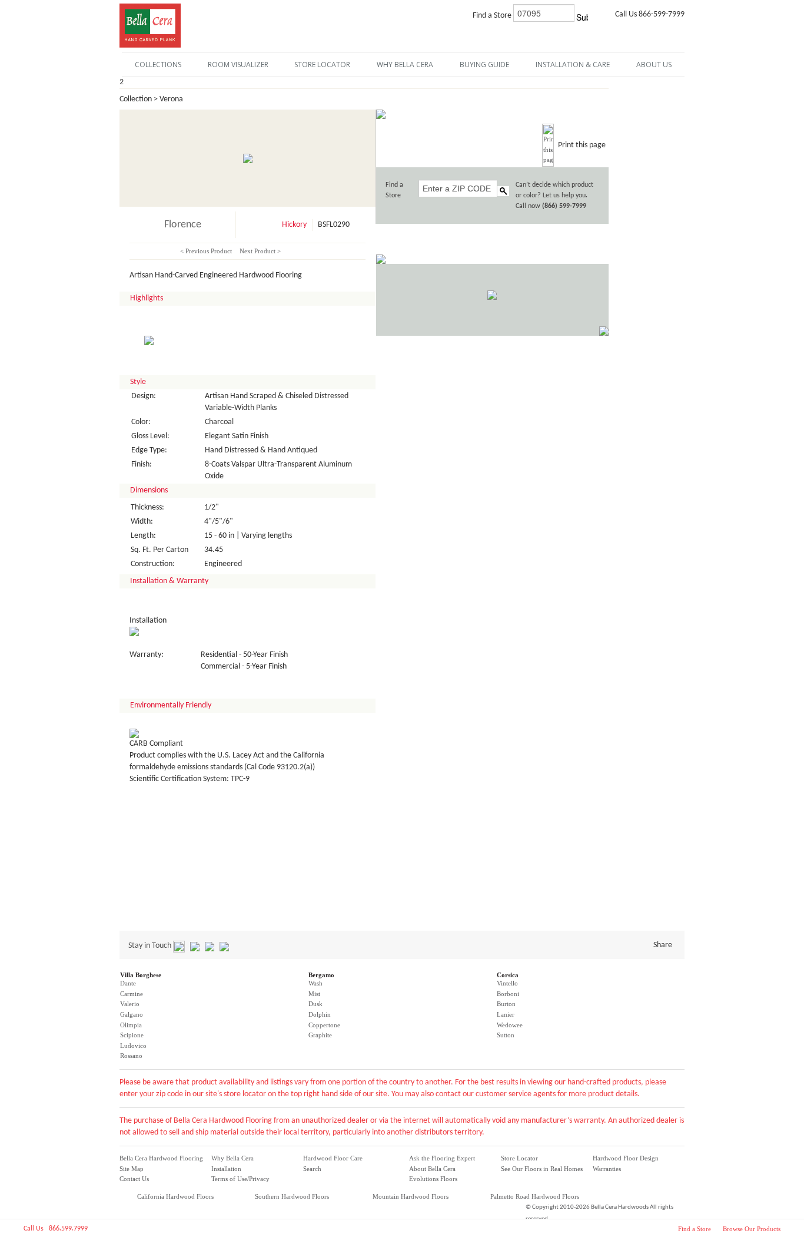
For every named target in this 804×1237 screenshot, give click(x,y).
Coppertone (324, 1024)
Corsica (508, 974)
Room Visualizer (238, 64)
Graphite (320, 1034)
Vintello (507, 983)
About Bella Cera (432, 1168)
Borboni (508, 993)
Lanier (505, 1014)
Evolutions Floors (433, 1178)
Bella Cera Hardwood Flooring (161, 1158)
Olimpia (131, 1024)
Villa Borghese (140, 974)
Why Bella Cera (232, 1158)
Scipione (132, 1034)
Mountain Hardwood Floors (410, 1196)
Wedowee (510, 1024)
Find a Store (694, 1228)
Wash (315, 983)
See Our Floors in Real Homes (542, 1168)
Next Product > (260, 250)
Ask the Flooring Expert (442, 1158)
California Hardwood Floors (175, 1196)
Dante (128, 983)
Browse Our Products (751, 1228)
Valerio (129, 1003)
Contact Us (134, 1178)
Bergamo (321, 974)
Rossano (131, 1055)
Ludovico (133, 1045)
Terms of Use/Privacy (240, 1178)
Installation (226, 1168)
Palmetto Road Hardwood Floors (534, 1196)
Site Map (131, 1168)
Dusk (315, 1003)
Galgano (131, 1014)
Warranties (607, 1168)
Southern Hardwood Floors (292, 1196)
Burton (506, 1003)
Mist (314, 993)
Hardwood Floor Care (333, 1158)
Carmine (131, 993)
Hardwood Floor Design (626, 1158)
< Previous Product (206, 250)
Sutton (505, 1034)
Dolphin (319, 1014)
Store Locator (519, 1158)
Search (312, 1168)
